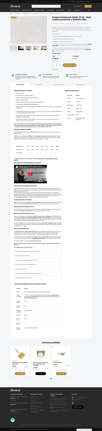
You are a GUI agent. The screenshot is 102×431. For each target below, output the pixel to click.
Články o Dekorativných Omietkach (46, 1)
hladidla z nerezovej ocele (26, 210)
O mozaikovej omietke (14, 1)
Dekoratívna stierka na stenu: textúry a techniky (57, 408)
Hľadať (59, 6)
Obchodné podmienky (34, 408)
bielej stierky (41, 158)
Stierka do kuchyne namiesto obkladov (57, 401)
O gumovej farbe (35, 1)
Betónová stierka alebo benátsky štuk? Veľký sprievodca (58, 405)
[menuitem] (15, 10)
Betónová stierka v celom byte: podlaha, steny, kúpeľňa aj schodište (58, 411)
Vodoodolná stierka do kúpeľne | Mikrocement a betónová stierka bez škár (58, 399)
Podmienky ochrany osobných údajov (37, 410)
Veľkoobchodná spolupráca (35, 406)
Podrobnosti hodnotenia (69, 23)
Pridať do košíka (68, 65)
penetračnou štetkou (22, 197)
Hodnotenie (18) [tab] (80, 84)
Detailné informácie (56, 53)
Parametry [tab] (38, 84)
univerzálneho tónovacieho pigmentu (43, 119)
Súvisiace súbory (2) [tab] (59, 84)
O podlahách (57, 1)
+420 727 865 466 (77, 399)
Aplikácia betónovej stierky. (35, 240)
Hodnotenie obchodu (34, 412)
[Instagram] (73, 403)
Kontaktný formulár (77, 407)
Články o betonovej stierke (25, 1)
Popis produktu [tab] (20, 84)
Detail (41, 373)
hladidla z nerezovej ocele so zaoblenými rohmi (43, 216)
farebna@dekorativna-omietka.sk (80, 397)
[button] (51, 378)
